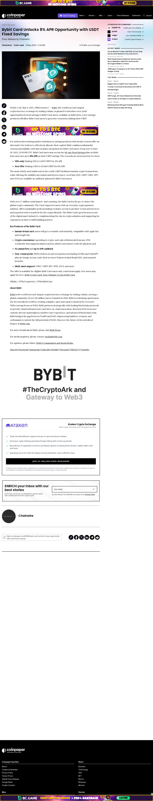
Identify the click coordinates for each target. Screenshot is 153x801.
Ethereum (82, 782)
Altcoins (81, 785)
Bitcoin (81, 779)
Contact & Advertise (10, 770)
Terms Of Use (7, 776)
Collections (136, 15)
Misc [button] (101, 15)
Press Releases (123, 15)
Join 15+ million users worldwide (51, 461)
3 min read (19, 45)
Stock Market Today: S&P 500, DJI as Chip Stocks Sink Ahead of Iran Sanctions (125, 52)
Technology (83, 770)
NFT (80, 776)
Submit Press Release (10, 779)
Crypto (116, 93)
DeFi (80, 773)
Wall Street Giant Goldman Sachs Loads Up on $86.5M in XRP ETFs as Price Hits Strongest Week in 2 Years (124, 61)
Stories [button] (91, 15)
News (110, 81)
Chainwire (7, 45)
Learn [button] (110, 15)
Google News (7, 782)
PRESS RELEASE (8, 25)
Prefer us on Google (91, 45)
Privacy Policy (90, 494)
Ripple (116, 81)
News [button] (81, 15)
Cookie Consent (8, 785)
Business (81, 766)
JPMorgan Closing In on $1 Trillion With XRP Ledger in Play (125, 70)
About (4, 766)
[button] (122, 15)
